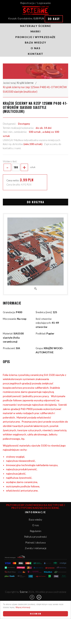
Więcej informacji (23, 607)
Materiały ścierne (35, 25)
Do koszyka (35, 202)
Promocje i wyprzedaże (35, 37)
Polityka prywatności (35, 536)
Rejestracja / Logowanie (35, 3)
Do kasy (54, 19)
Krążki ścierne (25, 82)
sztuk (20, 167)
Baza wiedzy (35, 42)
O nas (35, 48)
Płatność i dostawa (35, 542)
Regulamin (35, 531)
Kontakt (35, 53)
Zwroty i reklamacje (35, 548)
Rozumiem (35, 613)
